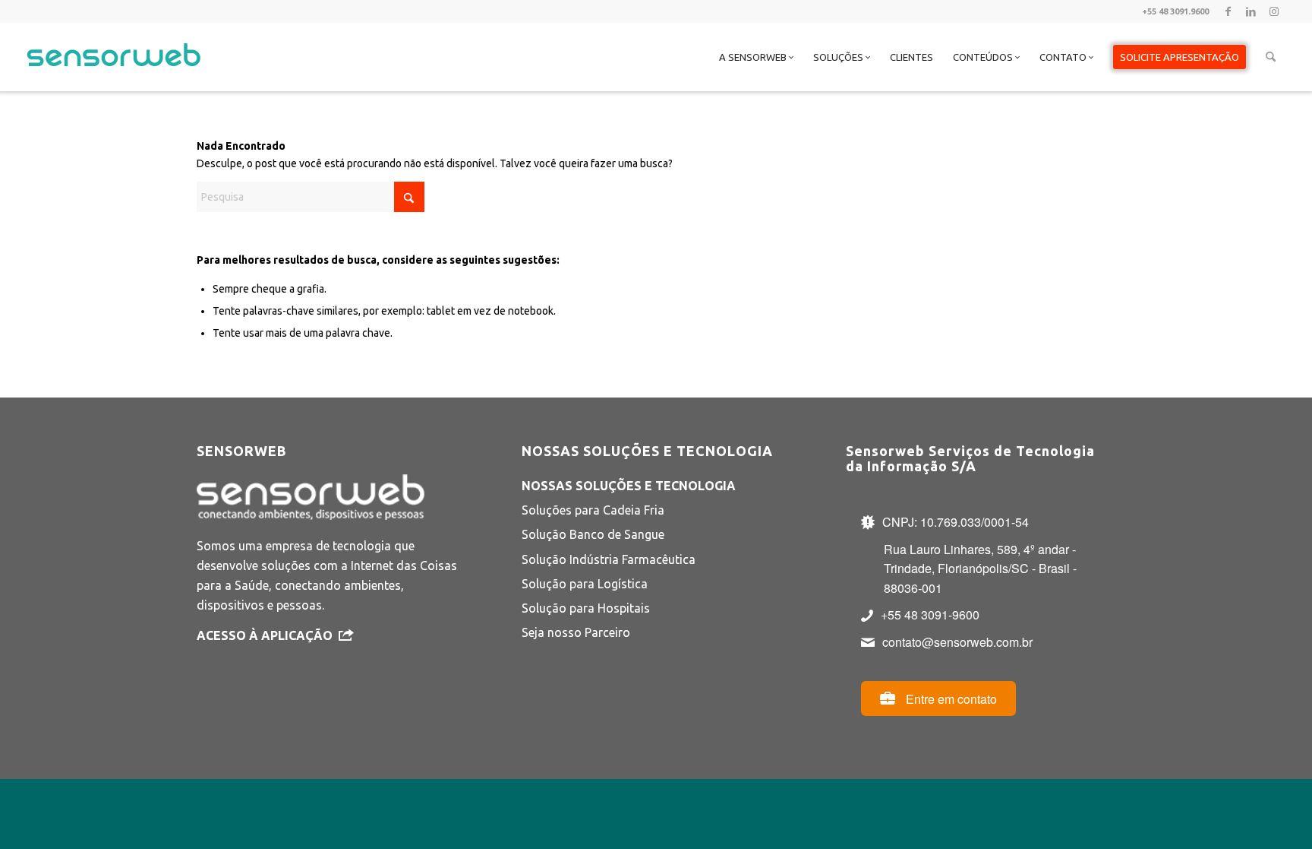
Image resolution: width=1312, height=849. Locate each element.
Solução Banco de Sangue (593, 534)
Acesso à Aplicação (265, 635)
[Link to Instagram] (1274, 11)
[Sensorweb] (113, 76)
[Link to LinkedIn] (1251, 11)
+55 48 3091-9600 (930, 614)
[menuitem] (756, 57)
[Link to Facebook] (1228, 11)
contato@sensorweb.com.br (957, 642)
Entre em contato (950, 699)
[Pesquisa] (1270, 57)
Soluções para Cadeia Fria (593, 510)
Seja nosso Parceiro (576, 632)
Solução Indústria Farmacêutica (608, 559)
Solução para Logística (585, 584)
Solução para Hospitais (586, 608)
